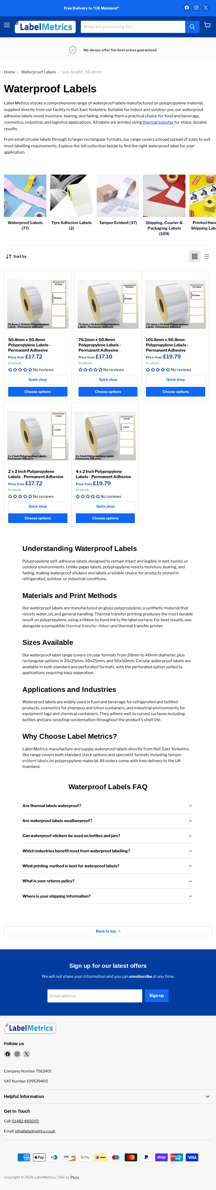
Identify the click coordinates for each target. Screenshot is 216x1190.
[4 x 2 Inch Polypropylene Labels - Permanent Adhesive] (105, 436)
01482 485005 (25, 1121)
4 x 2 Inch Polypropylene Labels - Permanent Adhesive (103, 474)
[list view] (206, 256)
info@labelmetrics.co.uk (35, 1131)
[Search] (192, 27)
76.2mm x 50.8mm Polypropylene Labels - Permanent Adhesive (99, 344)
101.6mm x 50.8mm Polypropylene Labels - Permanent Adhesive (167, 344)
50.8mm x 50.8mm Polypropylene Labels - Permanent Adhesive (29, 344)
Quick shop (37, 379)
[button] (20, 369)
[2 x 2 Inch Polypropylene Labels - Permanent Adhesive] (37, 436)
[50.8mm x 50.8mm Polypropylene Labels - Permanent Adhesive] (37, 304)
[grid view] (194, 256)
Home (9, 72)
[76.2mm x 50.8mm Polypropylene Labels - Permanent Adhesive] (108, 304)
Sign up (156, 995)
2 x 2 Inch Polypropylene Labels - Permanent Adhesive (35, 474)
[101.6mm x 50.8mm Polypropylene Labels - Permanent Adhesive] (175, 304)
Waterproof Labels (38, 72)
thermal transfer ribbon (87, 626)
